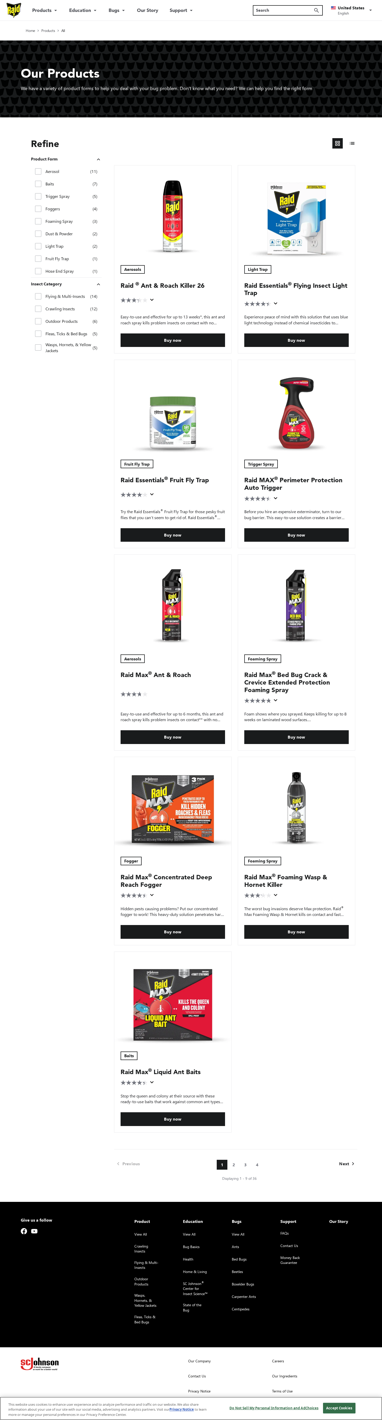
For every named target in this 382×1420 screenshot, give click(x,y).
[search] (316, 10)
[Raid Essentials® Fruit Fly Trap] (172, 406)
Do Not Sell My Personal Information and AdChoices (273, 1407)
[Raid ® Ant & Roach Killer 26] (172, 212)
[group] (344, 143)
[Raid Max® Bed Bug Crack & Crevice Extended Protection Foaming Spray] (296, 601)
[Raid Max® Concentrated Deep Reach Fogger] (172, 803)
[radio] (337, 143)
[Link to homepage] (14, 10)
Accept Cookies (339, 1407)
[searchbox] (284, 10)
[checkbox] (38, 171)
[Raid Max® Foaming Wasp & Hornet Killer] (296, 803)
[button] (352, 10)
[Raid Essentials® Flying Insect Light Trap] (296, 212)
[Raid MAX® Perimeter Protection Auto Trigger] (296, 406)
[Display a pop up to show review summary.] (153, 301)
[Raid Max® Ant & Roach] (172, 601)
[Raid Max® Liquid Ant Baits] (172, 998)
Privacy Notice (181, 1409)
